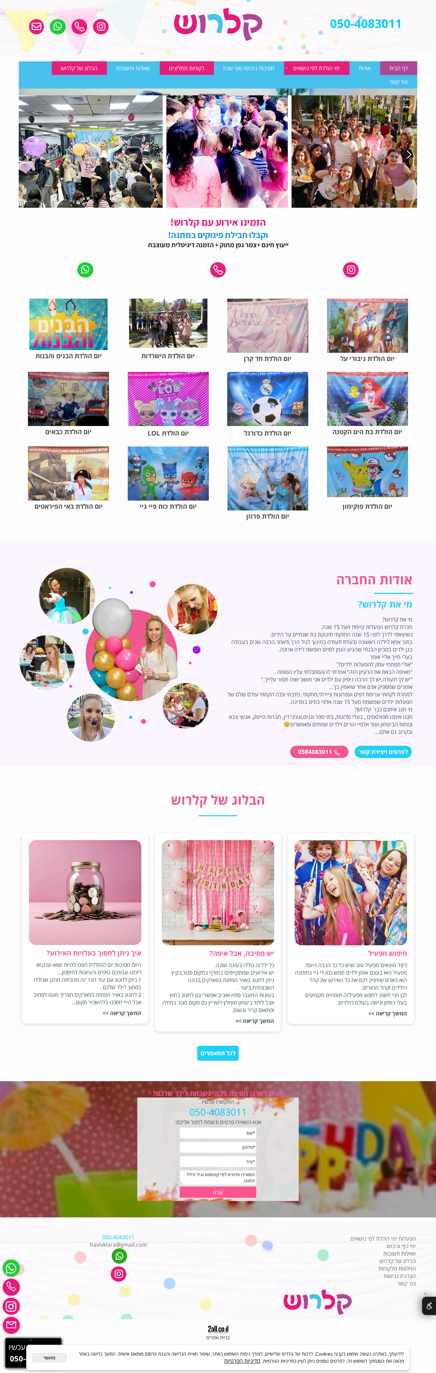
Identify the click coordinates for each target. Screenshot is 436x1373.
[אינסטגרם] (11, 1306)
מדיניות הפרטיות (242, 1360)
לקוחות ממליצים (186, 68)
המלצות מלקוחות (397, 1268)
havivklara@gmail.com (118, 1244)
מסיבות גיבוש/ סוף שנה (249, 68)
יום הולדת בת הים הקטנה (367, 431)
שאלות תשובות (399, 1253)
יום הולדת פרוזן (267, 516)
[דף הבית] (218, 25)
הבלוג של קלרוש (79, 68)
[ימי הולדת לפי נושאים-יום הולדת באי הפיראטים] (68, 486)
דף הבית (398, 68)
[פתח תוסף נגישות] (429, 1306)
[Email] (11, 1325)
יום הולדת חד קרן (268, 358)
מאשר (49, 1357)
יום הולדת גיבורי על (367, 358)
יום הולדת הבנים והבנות (68, 355)
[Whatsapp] (11, 1268)
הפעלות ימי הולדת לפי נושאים (383, 1238)
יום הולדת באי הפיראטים (68, 506)
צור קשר (398, 81)
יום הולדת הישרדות (168, 355)
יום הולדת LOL (168, 433)
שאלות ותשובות (133, 68)
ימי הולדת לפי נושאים (316, 68)
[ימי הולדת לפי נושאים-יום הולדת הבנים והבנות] (68, 326)
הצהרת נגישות (400, 1276)
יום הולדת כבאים (68, 431)
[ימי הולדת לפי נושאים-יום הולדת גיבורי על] (367, 333)
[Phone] (11, 1287)
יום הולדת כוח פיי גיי (168, 506)
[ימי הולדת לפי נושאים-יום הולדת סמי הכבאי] (68, 400)
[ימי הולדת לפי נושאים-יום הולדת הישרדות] (168, 323)
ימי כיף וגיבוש (401, 1246)
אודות (365, 68)
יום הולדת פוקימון (367, 506)
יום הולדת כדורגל (268, 433)
